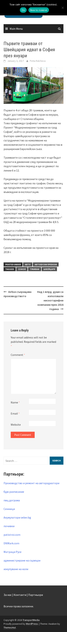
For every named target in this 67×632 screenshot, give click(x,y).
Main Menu (16, 28)
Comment (18, 355)
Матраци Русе (12, 552)
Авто (28, 264)
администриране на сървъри (22, 560)
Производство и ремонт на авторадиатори (31, 483)
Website (16, 424)
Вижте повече (38, 10)
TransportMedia (31, 620)
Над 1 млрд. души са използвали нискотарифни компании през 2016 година (50, 300)
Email (15, 413)
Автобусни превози (46, 264)
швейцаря (49, 269)
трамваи (34, 269)
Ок (23, 10)
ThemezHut (10, 627)
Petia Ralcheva (38, 60)
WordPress (32, 623)
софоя (22, 269)
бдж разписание (14, 491)
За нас (8, 595)
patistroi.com (12, 534)
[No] (62, 7)
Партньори (35, 595)
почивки (9, 526)
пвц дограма (12, 500)
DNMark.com (11, 543)
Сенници (9, 509)
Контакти (20, 595)
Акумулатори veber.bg (17, 517)
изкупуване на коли (16, 569)
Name (15, 402)
